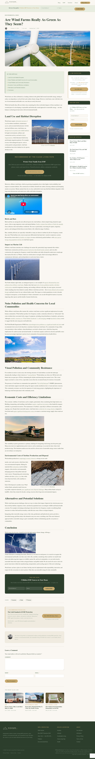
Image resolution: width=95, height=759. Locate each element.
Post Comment (11, 681)
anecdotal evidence (56, 318)
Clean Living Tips (61, 739)
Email (37, 672)
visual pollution (32, 375)
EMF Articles (41, 730)
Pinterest (28, 600)
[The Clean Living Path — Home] (10, 730)
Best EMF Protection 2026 (44, 733)
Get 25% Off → (79, 89)
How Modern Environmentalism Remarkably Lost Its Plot (54, 707)
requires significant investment (40, 404)
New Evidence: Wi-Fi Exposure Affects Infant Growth (77, 158)
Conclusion (11, 90)
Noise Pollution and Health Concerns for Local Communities (22, 80)
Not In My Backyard (43, 383)
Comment (8, 657)
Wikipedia (52, 145)
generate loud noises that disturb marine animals (36, 250)
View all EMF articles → (79, 173)
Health (58, 741)
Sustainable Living (61, 736)
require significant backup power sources (24, 411)
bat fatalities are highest (24, 237)
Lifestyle (59, 733)
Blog (59, 2)
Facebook (13, 600)
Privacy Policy (80, 736)
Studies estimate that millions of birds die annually (49, 224)
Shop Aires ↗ (85, 2)
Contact (78, 741)
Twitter (21, 600)
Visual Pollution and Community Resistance (18, 82)
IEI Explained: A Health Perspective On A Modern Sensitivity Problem (78, 167)
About (76, 2)
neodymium (15, 467)
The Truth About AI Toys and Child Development (78, 150)
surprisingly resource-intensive (28, 458)
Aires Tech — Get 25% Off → (45, 736)
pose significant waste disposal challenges (33, 489)
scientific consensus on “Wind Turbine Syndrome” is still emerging (28, 318)
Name (7, 672)
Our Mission (79, 730)
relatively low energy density (47, 409)
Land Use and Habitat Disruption (16, 77)
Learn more (89, 754)
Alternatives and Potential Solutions (16, 87)
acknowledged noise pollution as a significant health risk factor (45, 324)
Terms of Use (80, 739)
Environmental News (12, 15)
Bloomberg (52, 486)
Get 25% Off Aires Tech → (34, 172)
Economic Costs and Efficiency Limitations (18, 85)
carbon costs (18, 476)
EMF (64, 2)
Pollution (40, 739)
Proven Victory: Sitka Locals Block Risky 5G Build (13, 707)
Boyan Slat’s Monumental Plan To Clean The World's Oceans (33, 707)
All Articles (79, 733)
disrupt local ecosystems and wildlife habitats (17, 130)
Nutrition (70, 2)
